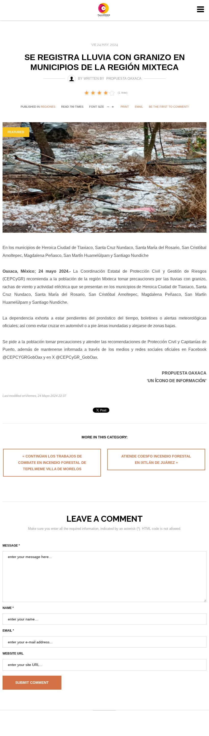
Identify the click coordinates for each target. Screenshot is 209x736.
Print (125, 106)
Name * (8, 608)
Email (139, 106)
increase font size (113, 106)
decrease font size (108, 106)
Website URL (13, 653)
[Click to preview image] (104, 177)
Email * (8, 630)
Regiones (48, 106)
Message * (11, 545)
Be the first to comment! (169, 106)
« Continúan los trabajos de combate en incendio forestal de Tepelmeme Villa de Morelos (52, 462)
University (104, 10)
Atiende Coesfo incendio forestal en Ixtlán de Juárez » (156, 459)
